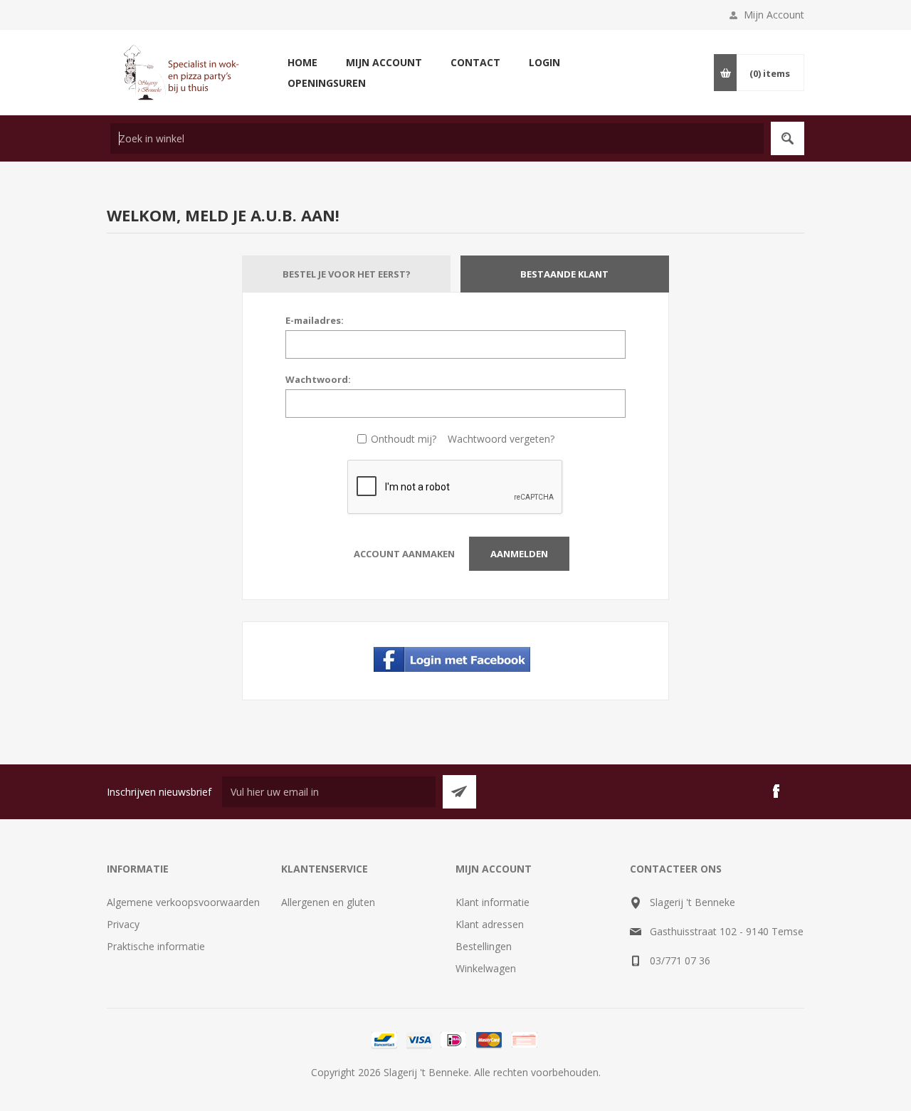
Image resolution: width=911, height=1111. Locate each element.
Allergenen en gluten (328, 902)
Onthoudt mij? (403, 439)
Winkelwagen (486, 968)
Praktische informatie (156, 946)
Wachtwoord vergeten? (501, 439)
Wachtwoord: (318, 379)
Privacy (123, 924)
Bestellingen (484, 946)
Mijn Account (774, 14)
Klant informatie (493, 902)
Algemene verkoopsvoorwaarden (183, 902)
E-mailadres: (314, 320)
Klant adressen (490, 924)
